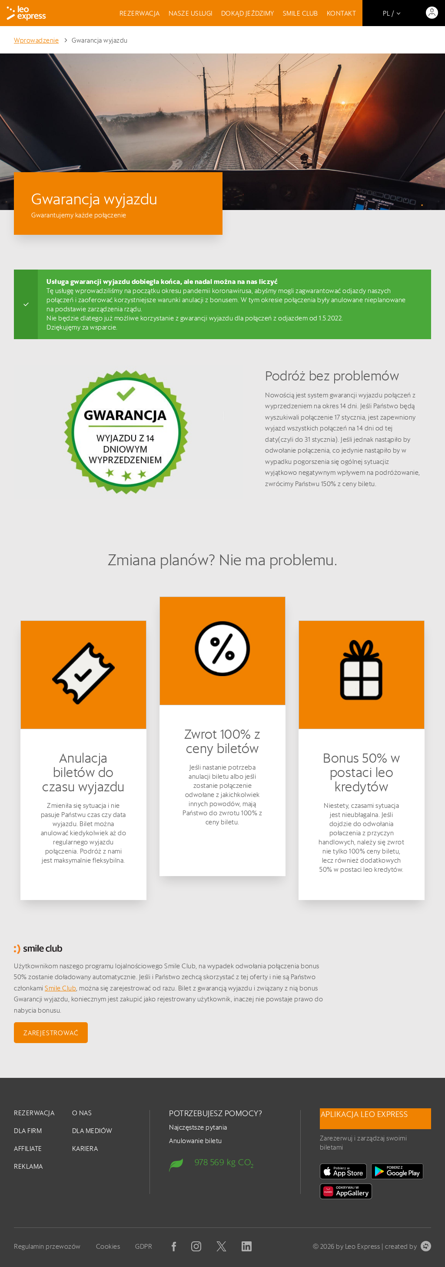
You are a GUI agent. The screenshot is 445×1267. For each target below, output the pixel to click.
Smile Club (300, 13)
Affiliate (28, 1148)
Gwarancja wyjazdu (100, 40)
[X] (221, 1246)
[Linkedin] (247, 1246)
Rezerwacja (140, 13)
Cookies (108, 1246)
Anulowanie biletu (195, 1141)
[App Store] (343, 1171)
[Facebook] (174, 1246)
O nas (82, 1113)
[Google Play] (397, 1171)
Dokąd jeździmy (247, 13)
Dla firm (28, 1131)
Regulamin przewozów (47, 1246)
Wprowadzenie (36, 40)
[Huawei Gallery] (346, 1191)
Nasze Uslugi (191, 13)
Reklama (28, 1166)
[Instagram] (196, 1246)
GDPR (143, 1246)
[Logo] (26, 13)
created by (401, 1246)
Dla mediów (92, 1131)
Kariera (85, 1148)
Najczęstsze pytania (198, 1127)
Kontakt (341, 13)
